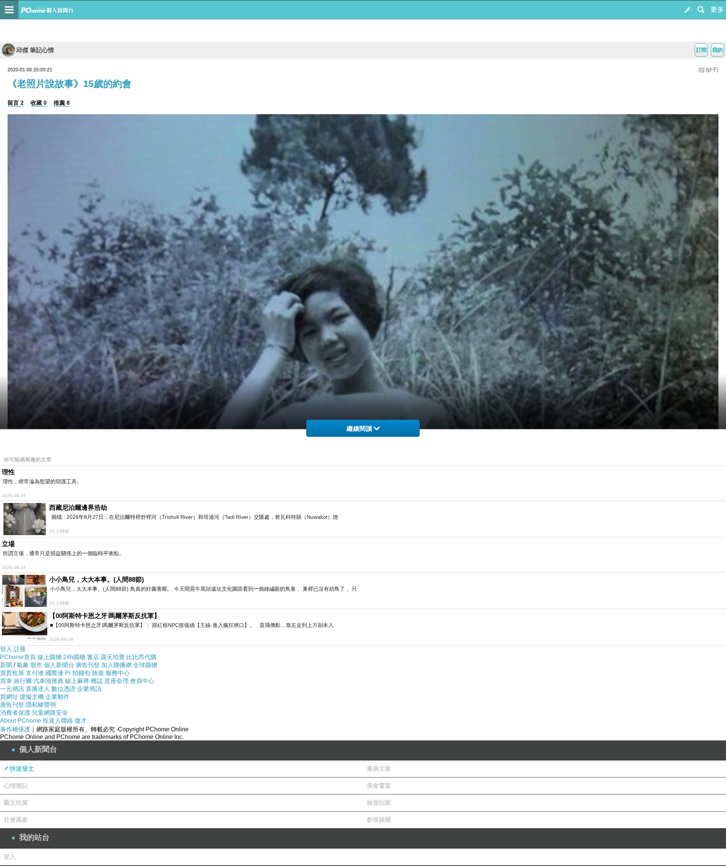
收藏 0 (39, 102)
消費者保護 (15, 712)
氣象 (23, 665)
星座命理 (116, 681)
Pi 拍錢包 (77, 673)
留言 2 (15, 102)
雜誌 (97, 681)
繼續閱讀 (359, 428)
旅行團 (23, 681)
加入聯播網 (116, 665)
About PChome (20, 720)
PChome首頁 (18, 657)
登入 (6, 649)
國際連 (54, 673)
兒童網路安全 (50, 712)
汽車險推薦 (48, 681)
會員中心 (142, 681)
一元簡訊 (12, 689)
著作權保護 (15, 729)
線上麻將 (77, 681)
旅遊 (98, 673)
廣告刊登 (88, 665)
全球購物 (145, 665)
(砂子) (712, 70)
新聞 (6, 665)
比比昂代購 (141, 657)
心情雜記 (16, 785)
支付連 (35, 673)
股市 (36, 665)
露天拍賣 (113, 657)
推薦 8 (62, 102)
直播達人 (38, 689)
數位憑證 (63, 689)
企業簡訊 (89, 689)
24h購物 (74, 657)
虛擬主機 (32, 697)
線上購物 (49, 657)
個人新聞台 (59, 665)
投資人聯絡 (58, 720)
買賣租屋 (12, 673)
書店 (93, 657)
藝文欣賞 (16, 802)
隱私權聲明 (41, 704)
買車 (6, 681)
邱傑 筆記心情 (35, 50)
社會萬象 (16, 819)
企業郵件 (57, 697)
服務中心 (117, 673)
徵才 (80, 720)
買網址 (9, 697)
